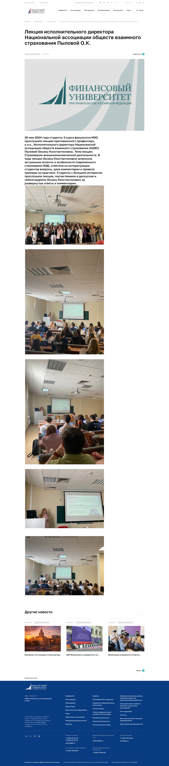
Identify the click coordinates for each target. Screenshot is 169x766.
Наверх (138, 670)
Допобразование (104, 10)
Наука (129, 10)
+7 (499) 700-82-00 (126, 738)
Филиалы (68, 724)
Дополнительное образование (76, 710)
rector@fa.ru (124, 741)
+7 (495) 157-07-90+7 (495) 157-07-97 (71, 739)
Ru (127, 2)
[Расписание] (100, 3)
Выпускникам (118, 10)
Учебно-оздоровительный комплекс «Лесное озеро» (102, 713)
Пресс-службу (41, 722)
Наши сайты (31, 2)
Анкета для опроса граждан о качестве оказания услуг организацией (130, 706)
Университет (62, 10)
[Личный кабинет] (112, 3)
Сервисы (96, 696)
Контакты (123, 715)
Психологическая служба (102, 725)
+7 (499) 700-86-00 (99, 752)
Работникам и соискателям (75, 717)
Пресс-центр (44, 2)
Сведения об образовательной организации (103, 704)
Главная (27, 21)
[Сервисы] (108, 3)
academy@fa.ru (98, 741)
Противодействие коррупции (103, 699)
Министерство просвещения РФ (131, 724)
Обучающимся (89, 10)
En (129, 2)
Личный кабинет (98, 708)
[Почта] (119, 3)
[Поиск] (115, 3)
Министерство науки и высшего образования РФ (131, 719)
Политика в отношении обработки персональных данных (42, 762)
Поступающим (76, 10)
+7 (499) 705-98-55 (71, 750)
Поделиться (137, 54)
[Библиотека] (104, 3)
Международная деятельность (76, 720)
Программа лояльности (101, 718)
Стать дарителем (126, 711)
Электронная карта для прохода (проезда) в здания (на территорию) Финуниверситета (131, 698)
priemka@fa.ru (70, 743)
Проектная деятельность (101, 721)
